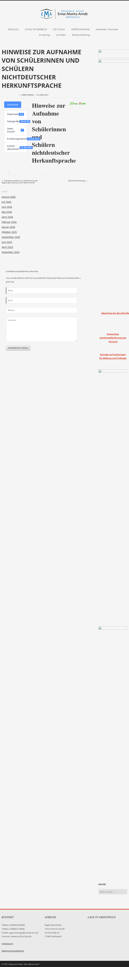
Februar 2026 (9, 222)
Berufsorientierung (81, 34)
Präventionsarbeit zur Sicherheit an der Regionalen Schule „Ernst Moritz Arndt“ (20, 182)
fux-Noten (61, 34)
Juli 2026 (6, 201)
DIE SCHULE (59, 29)
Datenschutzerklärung (13, 950)
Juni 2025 (7, 242)
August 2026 (9, 196)
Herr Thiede (27, 95)
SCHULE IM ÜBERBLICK (36, 29)
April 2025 (7, 247)
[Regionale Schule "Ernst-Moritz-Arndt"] (64, 18)
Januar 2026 (8, 227)
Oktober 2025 (9, 232)
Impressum (7, 943)
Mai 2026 (7, 211)
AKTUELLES (13, 29)
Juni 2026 (7, 206)
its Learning (44, 34)
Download (12, 104)
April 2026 (7, 217)
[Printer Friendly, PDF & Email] (77, 103)
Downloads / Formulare (107, 29)
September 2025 (11, 237)
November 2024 (10, 252)
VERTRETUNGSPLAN (80, 29)
